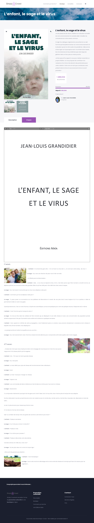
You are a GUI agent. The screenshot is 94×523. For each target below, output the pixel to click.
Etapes (28, 120)
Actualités (70, 4)
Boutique (62, 4)
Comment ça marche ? (50, 4)
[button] (50, 31)
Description (13, 120)
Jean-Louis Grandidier (69, 98)
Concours (79, 4)
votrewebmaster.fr (62, 519)
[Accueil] (13, 4)
